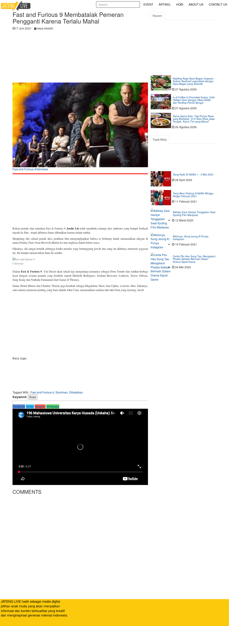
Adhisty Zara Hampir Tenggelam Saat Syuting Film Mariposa (194, 213)
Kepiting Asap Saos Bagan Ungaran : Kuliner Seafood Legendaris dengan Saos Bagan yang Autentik (194, 81)
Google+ (40, 406)
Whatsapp (52, 406)
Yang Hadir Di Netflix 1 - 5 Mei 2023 (193, 174)
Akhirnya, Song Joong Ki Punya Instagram (190, 238)
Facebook (19, 406)
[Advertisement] (80, 57)
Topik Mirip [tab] (160, 139)
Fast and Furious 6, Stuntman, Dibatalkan (57, 392)
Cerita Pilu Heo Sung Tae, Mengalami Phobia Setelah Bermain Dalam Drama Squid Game (194, 259)
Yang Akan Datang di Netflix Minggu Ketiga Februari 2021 (193, 194)
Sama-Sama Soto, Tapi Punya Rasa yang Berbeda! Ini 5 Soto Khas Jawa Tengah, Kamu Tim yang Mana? (194, 118)
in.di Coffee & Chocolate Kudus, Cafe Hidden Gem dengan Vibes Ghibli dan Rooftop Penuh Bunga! (194, 100)
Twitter (30, 406)
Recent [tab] (157, 16)
